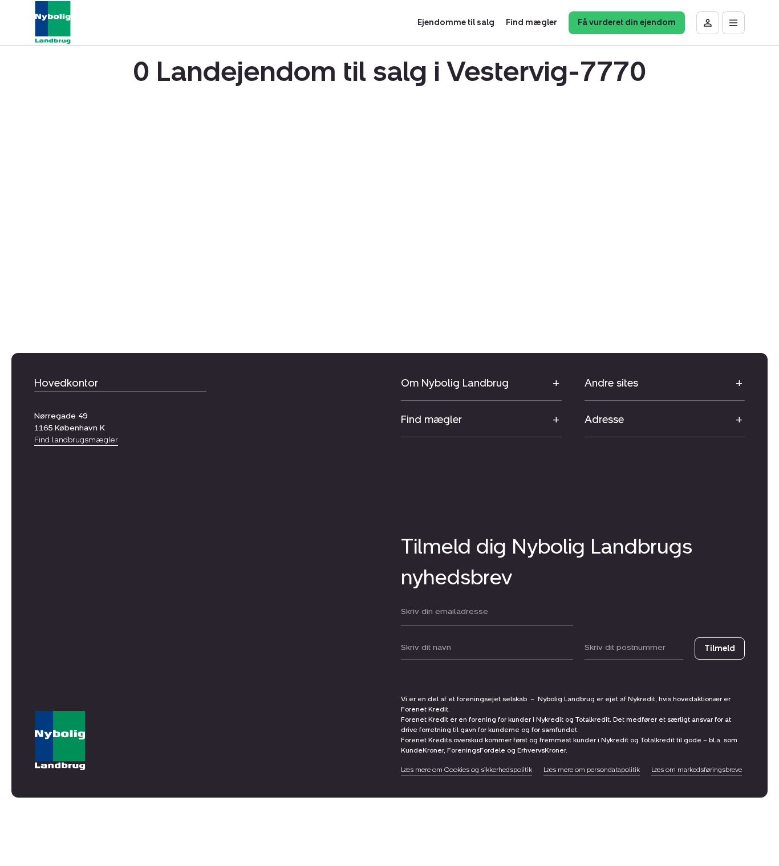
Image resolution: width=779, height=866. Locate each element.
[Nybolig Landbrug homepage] (60, 741)
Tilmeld (719, 648)
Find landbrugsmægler (76, 440)
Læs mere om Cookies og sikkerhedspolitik (466, 770)
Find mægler (431, 419)
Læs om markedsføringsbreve (696, 770)
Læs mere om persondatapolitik (591, 770)
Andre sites (611, 383)
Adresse (604, 419)
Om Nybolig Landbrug (455, 383)
